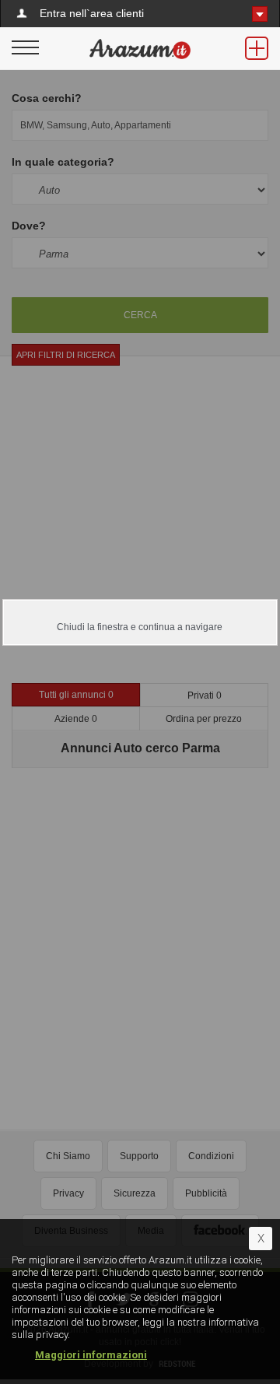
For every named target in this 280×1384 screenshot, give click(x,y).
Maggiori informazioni (91, 1355)
